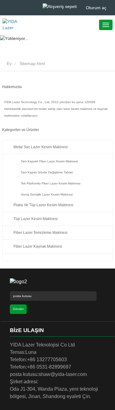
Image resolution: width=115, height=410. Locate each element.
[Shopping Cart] (60, 6)
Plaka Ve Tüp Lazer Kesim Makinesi (43, 205)
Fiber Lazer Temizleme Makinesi (40, 232)
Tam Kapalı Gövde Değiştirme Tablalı (47, 172)
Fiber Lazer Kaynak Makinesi (37, 246)
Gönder (18, 309)
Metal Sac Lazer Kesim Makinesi (40, 147)
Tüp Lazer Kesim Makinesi (35, 219)
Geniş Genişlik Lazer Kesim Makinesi (47, 194)
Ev (9, 63)
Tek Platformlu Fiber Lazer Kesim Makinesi (50, 183)
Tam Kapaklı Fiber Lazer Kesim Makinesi (49, 161)
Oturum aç (96, 7)
